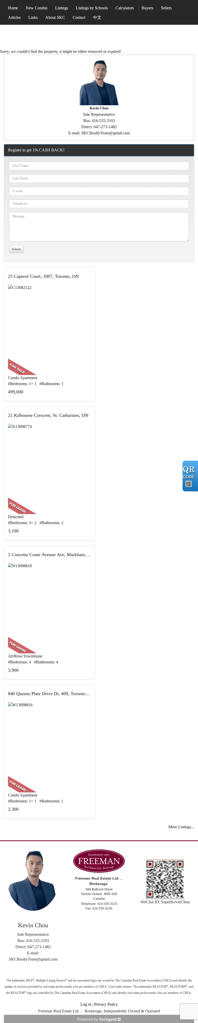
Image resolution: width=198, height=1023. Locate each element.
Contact (79, 17)
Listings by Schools (92, 8)
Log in (85, 1004)
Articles (14, 17)
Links (33, 17)
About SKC (55, 17)
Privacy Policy (106, 1004)
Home (13, 8)
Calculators (125, 8)
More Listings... (181, 827)
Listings (61, 8)
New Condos (36, 8)
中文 (97, 17)
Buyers (147, 8)
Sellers (166, 8)
